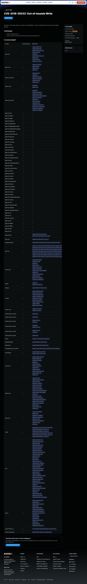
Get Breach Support (9, 573)
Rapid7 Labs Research (42, 563)
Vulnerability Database (42, 566)
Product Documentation (59, 561)
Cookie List (33, 579)
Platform (28, 2)
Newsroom (23, 561)
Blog (38, 557)
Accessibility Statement (40, 579)
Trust (29, 579)
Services (33, 2)
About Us (22, 557)
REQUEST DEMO (8, 18)
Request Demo (81, 2)
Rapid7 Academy (57, 566)
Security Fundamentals (42, 568)
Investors (22, 568)
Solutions (6, 564)
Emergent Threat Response (43, 559)
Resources (39, 2)
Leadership (23, 559)
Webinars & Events (41, 561)
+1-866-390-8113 (73, 556)
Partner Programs (24, 566)
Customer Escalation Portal (59, 568)
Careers (22, 570)
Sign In (54, 557)
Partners (45, 2)
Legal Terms (11, 579)
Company (50, 2)
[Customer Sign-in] (75, 2)
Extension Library (57, 563)
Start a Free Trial (8, 569)
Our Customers (24, 563)
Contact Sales (7, 574)
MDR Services (7, 562)
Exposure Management (9, 561)
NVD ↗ (66, 50)
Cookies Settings (50, 579)
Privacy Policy (17, 579)
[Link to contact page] (72, 2)
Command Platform (8, 559)
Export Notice (23, 579)
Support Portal (56, 559)
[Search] (70, 2)
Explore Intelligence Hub (13, 545)
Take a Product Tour (9, 571)
